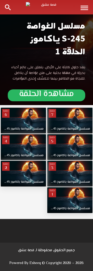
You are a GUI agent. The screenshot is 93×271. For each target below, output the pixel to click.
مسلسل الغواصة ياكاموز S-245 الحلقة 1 (55, 38)
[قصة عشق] (46, 7)
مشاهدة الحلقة (46, 95)
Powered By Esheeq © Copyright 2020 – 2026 (46, 263)
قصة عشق (26, 250)
